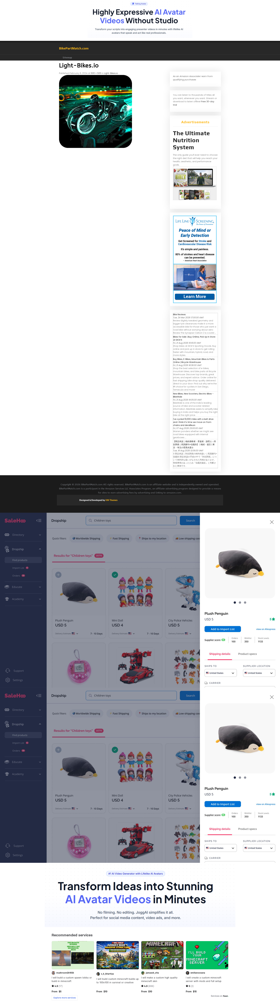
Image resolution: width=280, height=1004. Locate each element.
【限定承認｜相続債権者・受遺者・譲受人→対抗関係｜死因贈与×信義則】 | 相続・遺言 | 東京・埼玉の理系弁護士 (194, 444)
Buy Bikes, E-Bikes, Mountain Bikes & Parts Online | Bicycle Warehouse (194, 361)
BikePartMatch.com (74, 48)
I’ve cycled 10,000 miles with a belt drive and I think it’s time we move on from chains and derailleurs (193, 422)
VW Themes (111, 500)
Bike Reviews (179, 314)
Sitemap (67, 57)
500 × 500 (96, 73)
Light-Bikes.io (111, 73)
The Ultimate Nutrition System (191, 140)
